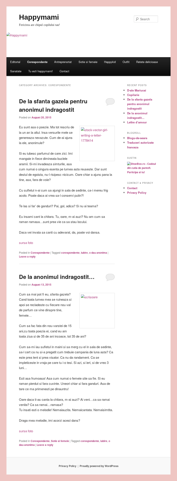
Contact (64, 71)
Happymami (39, 17)
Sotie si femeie (88, 62)
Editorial (15, 62)
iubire (84, 253)
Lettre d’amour (137, 122)
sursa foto (26, 242)
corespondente (70, 253)
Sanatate (15, 71)
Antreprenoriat (63, 62)
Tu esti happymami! (40, 71)
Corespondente (37, 62)
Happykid (110, 62)
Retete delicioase (147, 62)
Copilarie (133, 95)
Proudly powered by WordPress (99, 466)
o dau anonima (98, 253)
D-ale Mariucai (136, 90)
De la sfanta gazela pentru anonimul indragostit (139, 103)
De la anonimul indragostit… (57, 277)
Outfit (126, 62)
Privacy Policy (136, 192)
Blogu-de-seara (137, 138)
